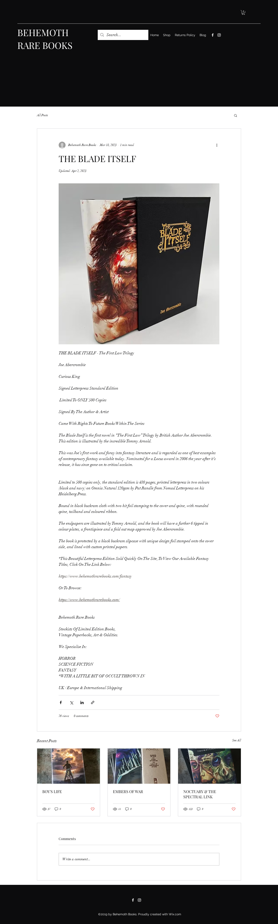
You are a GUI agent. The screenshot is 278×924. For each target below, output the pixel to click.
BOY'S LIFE (52, 791)
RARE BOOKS (45, 45)
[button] (243, 12)
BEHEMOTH (43, 32)
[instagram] (219, 35)
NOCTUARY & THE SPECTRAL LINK (199, 794)
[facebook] (212, 35)
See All (236, 740)
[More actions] (216, 145)
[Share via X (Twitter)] (71, 702)
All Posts (42, 115)
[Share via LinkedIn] (82, 702)
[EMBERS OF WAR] (139, 766)
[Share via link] (93, 702)
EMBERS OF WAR (128, 791)
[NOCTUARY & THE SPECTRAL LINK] (209, 766)
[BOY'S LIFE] (68, 766)
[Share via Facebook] (61, 702)
